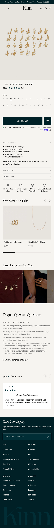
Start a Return (33, 459)
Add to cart (22, 121)
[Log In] (45, 8)
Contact (31, 449)
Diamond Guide (9, 485)
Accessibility (33, 469)
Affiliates (32, 485)
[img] (12, 386)
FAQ (30, 454)
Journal (31, 480)
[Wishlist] (41, 8)
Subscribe (48, 436)
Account (6, 454)
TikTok (31, 500)
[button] (4, 8)
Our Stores (7, 449)
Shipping (32, 464)
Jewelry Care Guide (11, 459)
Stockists (6, 464)
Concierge (7, 490)
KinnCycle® (7, 500)
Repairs (6, 495)
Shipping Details (29, 351)
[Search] (8, 8)
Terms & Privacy (9, 469)
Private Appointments (11, 480)
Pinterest (32, 495)
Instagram (32, 490)
